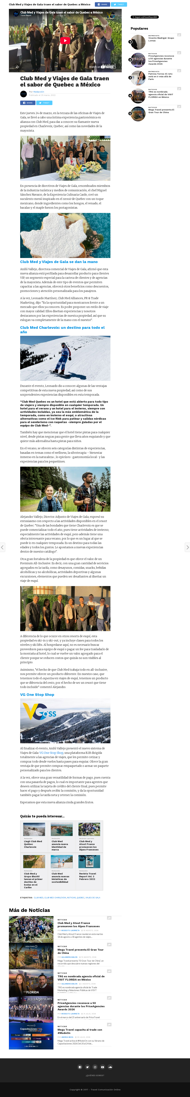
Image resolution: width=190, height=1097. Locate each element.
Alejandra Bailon (69, 957)
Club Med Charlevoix (55, 898)
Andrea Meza (67, 1037)
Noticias (71, 898)
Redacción (38, 92)
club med (38, 898)
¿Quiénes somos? (95, 1075)
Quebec (80, 898)
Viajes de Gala (93, 898)
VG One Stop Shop (51, 753)
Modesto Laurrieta (70, 930)
